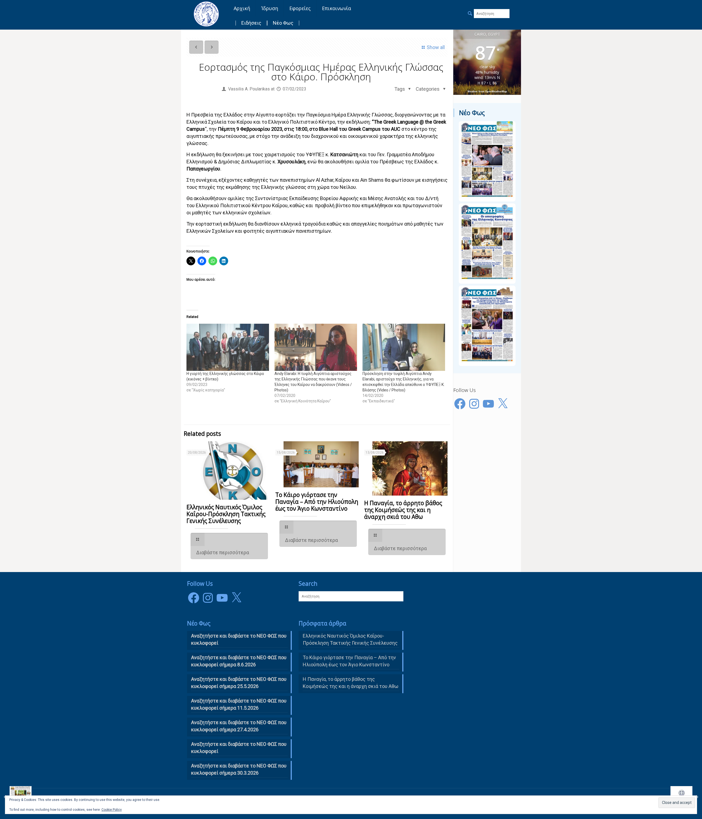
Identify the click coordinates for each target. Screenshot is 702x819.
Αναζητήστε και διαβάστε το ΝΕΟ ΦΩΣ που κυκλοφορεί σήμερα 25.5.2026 (239, 682)
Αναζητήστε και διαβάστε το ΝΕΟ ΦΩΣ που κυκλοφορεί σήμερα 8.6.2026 (239, 661)
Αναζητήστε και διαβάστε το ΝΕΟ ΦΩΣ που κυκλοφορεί (239, 747)
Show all (436, 47)
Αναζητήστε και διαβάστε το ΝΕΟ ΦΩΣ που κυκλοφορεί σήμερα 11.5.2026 (239, 704)
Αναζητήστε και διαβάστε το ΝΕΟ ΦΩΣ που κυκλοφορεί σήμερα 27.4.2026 (239, 726)
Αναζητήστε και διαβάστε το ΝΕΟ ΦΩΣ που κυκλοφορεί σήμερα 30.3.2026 (239, 769)
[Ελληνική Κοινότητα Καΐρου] (206, 13)
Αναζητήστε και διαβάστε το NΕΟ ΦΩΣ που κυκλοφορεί (239, 639)
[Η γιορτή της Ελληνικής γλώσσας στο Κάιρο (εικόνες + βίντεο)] (227, 347)
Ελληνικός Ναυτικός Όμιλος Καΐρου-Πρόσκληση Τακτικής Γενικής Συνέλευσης (225, 514)
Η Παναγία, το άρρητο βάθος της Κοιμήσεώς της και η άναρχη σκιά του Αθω (403, 510)
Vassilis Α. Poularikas (249, 89)
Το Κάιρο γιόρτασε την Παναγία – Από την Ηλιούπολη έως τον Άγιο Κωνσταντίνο (316, 501)
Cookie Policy (111, 810)
